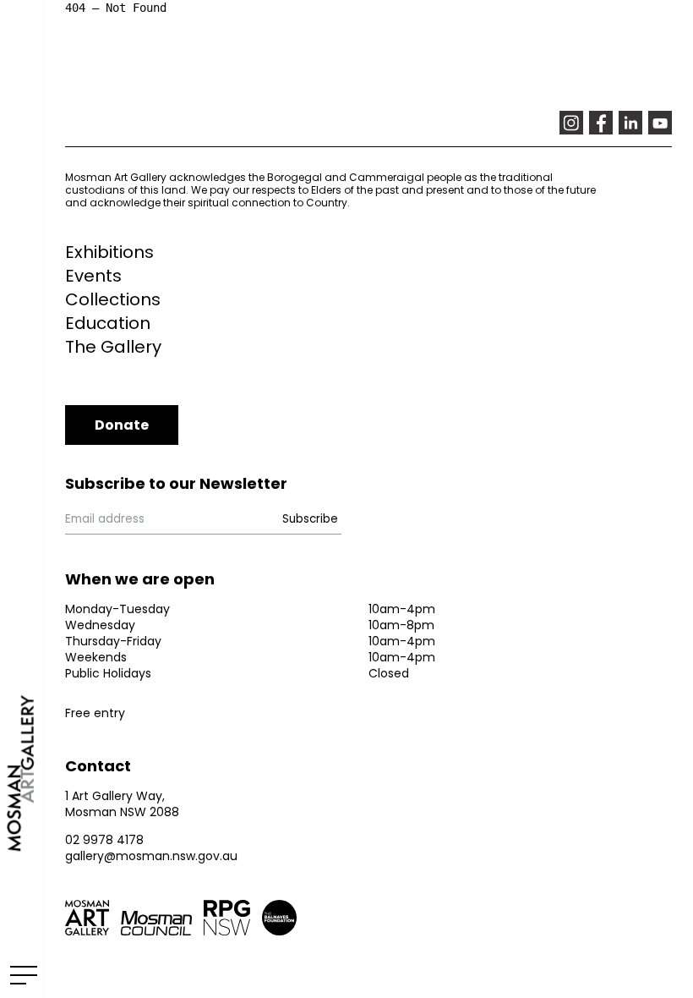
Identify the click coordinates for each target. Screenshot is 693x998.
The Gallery (113, 347)
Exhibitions (109, 252)
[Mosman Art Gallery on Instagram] (571, 122)
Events (93, 276)
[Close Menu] (20, 974)
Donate (122, 425)
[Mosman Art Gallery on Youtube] (660, 122)
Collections (113, 299)
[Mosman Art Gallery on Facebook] (601, 122)
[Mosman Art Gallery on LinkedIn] (630, 122)
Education (107, 323)
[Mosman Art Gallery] (22, 499)
